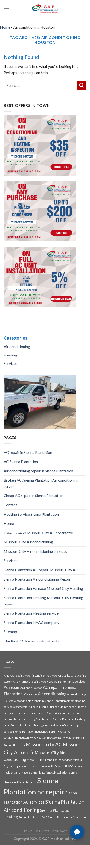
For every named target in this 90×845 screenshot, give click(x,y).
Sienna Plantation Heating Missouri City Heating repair (43, 600)
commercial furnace (26, 706)
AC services (30, 694)
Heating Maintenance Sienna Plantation (50, 719)
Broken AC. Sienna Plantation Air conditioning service (41, 483)
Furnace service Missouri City (43, 713)
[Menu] (6, 8)
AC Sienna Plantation (21, 461)
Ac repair (12, 687)
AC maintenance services (69, 681)
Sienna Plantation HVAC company (31, 622)
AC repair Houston (31, 687)
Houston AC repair (46, 731)
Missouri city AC (44, 744)
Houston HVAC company (51, 737)
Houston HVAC (27, 737)
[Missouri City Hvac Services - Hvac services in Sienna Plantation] (45, 8)
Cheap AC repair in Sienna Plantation (33, 495)
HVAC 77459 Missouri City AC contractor (38, 532)
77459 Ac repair (13, 675)
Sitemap (10, 631)
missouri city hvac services (34, 766)
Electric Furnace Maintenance (57, 706)
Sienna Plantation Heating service (31, 613)
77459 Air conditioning (36, 675)
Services (10, 363)
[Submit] (81, 85)
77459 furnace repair (25, 681)
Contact (10, 504)
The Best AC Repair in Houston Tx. (32, 641)
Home (5, 27)
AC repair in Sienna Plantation (28, 452)
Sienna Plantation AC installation (48, 772)
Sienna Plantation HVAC (33, 817)
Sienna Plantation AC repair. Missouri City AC (41, 569)
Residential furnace (16, 772)
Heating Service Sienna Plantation (31, 514)
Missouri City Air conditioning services (35, 551)
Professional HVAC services (67, 766)
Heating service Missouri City (50, 725)
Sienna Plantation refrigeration (67, 817)
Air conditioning (17, 346)
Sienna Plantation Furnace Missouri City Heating (43, 588)
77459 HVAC (46, 681)
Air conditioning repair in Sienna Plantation (38, 471)
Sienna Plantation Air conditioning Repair (37, 579)
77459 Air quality (60, 675)
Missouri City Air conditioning (28, 542)
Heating (10, 355)
